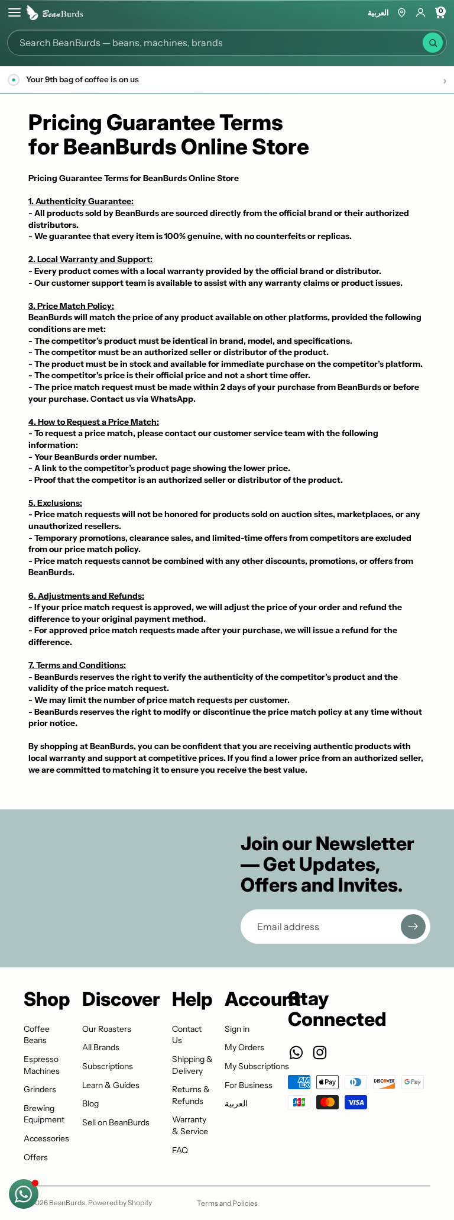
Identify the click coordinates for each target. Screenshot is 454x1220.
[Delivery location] (401, 13)
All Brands (100, 1047)
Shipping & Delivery (192, 1065)
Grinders (40, 1089)
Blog (90, 1103)
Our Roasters (106, 1029)
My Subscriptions (257, 1066)
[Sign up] (413, 926)
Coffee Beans (37, 1035)
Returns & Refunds (191, 1095)
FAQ (180, 1150)
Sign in (237, 1029)
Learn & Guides (111, 1085)
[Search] (433, 43)
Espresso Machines (42, 1065)
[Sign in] (420, 12)
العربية (378, 12)
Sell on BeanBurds (116, 1122)
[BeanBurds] (55, 12)
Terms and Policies (227, 1203)
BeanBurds (67, 1202)
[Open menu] (14, 12)
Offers (36, 1157)
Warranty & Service (190, 1125)
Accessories (46, 1138)
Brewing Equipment (44, 1114)
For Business (249, 1085)
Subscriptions (107, 1066)
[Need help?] (23, 1194)
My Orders (244, 1047)
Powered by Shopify (120, 1202)
